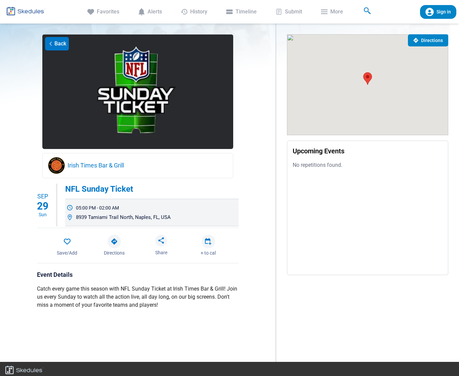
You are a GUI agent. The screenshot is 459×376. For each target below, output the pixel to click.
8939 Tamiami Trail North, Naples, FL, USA (123, 217)
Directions (432, 40)
